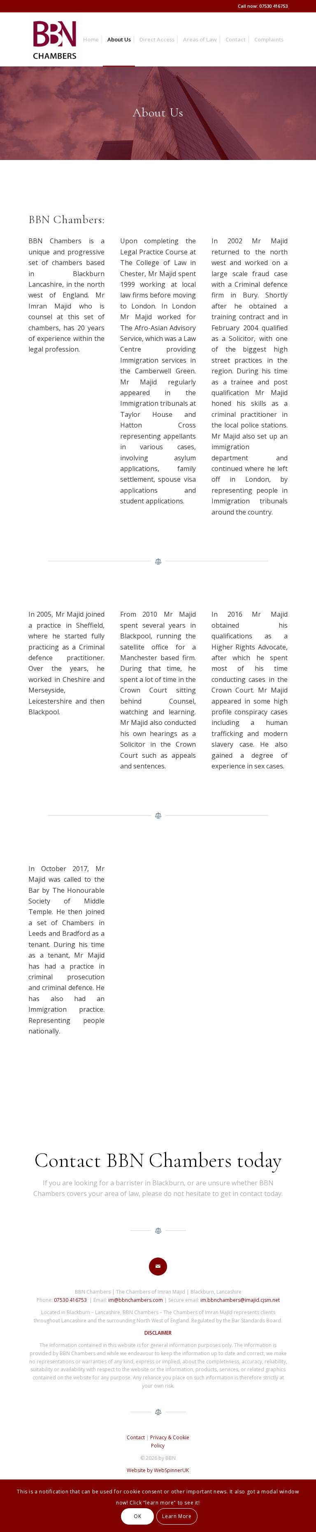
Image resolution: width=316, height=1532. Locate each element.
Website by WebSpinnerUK (158, 1470)
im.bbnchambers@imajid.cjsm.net (240, 1299)
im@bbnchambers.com (135, 1299)
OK (137, 1516)
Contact (136, 1437)
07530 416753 (70, 1299)
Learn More (176, 1516)
